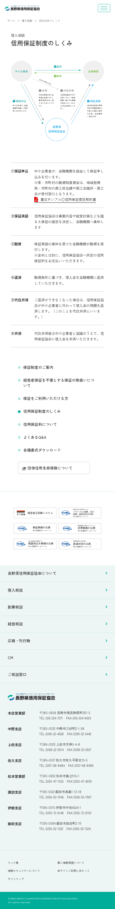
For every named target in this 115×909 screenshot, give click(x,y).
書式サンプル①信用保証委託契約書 (68, 199)
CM (10, 657)
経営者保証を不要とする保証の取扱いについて (58, 382)
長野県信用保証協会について (32, 573)
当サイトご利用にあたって (73, 871)
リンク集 (13, 863)
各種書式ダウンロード (42, 450)
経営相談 (15, 624)
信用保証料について (40, 424)
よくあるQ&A (34, 437)
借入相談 (15, 590)
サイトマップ (16, 879)
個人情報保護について (70, 863)
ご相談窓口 (17, 674)
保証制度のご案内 (38, 367)
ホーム (11, 20)
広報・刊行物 (19, 640)
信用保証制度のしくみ (42, 411)
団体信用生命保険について (50, 468)
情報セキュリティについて (24, 871)
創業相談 (15, 607)
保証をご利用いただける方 (45, 398)
